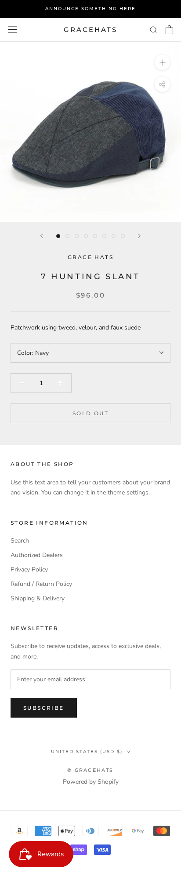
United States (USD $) (87, 751)
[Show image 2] (67, 236)
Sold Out (90, 413)
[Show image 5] (95, 236)
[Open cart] (169, 29)
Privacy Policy (29, 569)
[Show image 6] (104, 236)
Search (20, 540)
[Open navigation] (12, 29)
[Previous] (41, 236)
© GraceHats (90, 770)
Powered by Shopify (91, 782)
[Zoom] (162, 62)
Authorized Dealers (37, 555)
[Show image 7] (114, 236)
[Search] (154, 29)
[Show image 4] (86, 236)
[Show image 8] (123, 236)
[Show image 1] (58, 236)
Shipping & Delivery (38, 598)
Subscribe (43, 707)
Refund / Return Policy (41, 584)
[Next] (139, 236)
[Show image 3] (77, 236)
